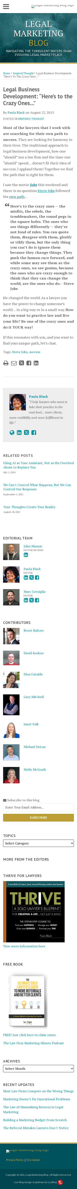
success (34, 352)
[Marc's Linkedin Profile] (26, 600)
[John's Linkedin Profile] (26, 555)
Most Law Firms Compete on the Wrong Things (38, 1091)
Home (6, 73)
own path (16, 196)
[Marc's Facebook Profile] (37, 600)
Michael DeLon (35, 746)
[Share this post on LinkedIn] (36, 363)
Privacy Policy (14, 1160)
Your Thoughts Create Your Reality (29, 507)
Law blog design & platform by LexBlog (35, 1182)
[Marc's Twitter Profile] (31, 600)
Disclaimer (33, 1160)
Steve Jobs (46, 190)
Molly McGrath (35, 769)
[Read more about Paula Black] (12, 432)
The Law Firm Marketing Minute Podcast (33, 1043)
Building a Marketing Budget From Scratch (35, 1120)
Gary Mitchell (34, 697)
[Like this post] (28, 363)
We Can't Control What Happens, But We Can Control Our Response (37, 487)
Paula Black (16, 112)
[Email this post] (14, 363)
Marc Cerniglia (34, 591)
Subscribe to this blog (22, 800)
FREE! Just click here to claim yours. (29, 1035)
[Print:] (5, 363)
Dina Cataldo (33, 674)
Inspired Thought (23, 73)
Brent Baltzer (34, 630)
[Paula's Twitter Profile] (26, 432)
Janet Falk (31, 724)
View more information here (24, 946)
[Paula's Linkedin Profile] (19, 432)
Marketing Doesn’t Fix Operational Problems (36, 1099)
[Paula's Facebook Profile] (33, 432)
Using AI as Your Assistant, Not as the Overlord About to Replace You (38, 465)
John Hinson (33, 546)
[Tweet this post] (21, 363)
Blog (38, 33)
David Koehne (34, 653)
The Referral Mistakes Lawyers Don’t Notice (36, 1128)
